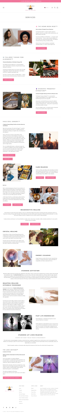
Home (20, 388)
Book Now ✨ (8, 158)
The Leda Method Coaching (23, 395)
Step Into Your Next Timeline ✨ (12, 377)
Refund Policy (33, 394)
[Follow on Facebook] (3, 407)
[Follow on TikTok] (15, 407)
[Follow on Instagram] (9, 407)
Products (20, 390)
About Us (20, 401)
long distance (50, 177)
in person (40, 177)
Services (20, 392)
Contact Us (21, 403)
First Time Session (9, 155)
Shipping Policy (33, 390)
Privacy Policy (33, 392)
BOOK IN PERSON (41, 48)
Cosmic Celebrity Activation (23, 397)
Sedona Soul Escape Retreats (23, 399)
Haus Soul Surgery (22, 394)
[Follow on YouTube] (12, 407)
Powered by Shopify (19, 411)
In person (7, 204)
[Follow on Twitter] (6, 407)
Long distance (17, 204)
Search (32, 388)
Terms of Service (34, 395)
